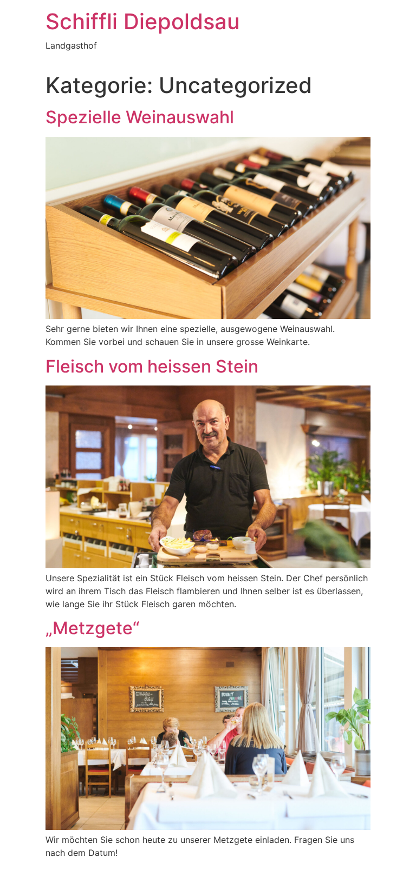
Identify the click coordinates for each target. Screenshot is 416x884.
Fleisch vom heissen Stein (152, 366)
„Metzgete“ (93, 628)
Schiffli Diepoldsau (143, 21)
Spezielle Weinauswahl (140, 117)
